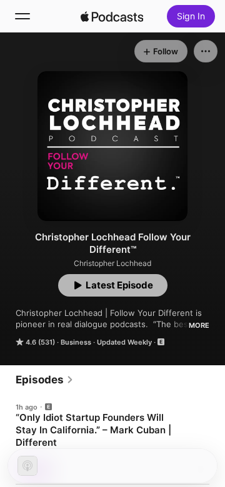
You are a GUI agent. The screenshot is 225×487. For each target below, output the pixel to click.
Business (76, 342)
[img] (111, 16)
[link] (45, 379)
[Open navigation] (22, 16)
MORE (199, 325)
